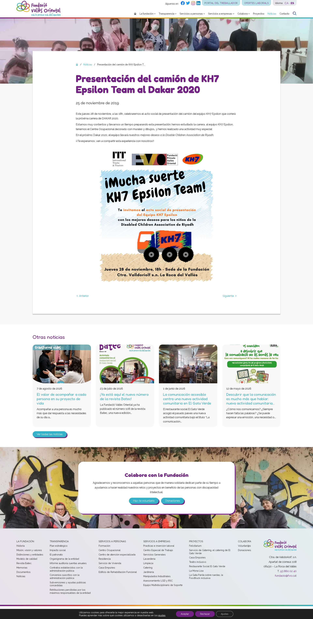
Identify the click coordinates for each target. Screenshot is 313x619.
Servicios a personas (112, 541)
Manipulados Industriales (157, 576)
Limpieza (148, 563)
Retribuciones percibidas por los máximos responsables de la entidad (70, 591)
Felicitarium (195, 545)
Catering (147, 567)
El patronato (56, 554)
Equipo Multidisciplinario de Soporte (163, 585)
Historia (20, 545)
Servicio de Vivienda (110, 563)
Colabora (244, 541)
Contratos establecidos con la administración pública (66, 569)
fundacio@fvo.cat (286, 575)
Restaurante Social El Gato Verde (207, 566)
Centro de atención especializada (117, 554)
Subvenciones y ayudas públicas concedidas (68, 584)
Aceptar (185, 614)
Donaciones (172, 500)
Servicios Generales (154, 554)
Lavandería (149, 558)
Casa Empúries (107, 567)
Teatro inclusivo (197, 561)
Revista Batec (23, 563)
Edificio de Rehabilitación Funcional (118, 572)
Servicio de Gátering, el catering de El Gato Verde (209, 552)
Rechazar (205, 614)
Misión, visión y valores (29, 550)
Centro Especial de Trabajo (158, 550)
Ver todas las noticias (50, 434)
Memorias (21, 567)
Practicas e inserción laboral (158, 545)
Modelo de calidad (26, 558)
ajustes (161, 615)
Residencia (105, 558)
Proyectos (196, 541)
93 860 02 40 (288, 571)
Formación (104, 545)
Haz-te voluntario (144, 500)
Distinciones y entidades (29, 554)
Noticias (20, 576)
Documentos (23, 572)
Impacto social (58, 550)
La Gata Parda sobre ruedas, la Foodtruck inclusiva (206, 576)
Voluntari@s (244, 545)
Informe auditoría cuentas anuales (68, 563)
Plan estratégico (58, 545)
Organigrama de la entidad (64, 558)
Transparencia (59, 541)
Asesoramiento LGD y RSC (158, 580)
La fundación (25, 541)
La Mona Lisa (196, 570)
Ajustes (224, 614)
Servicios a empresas (156, 541)
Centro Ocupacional (109, 550)
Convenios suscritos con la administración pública (64, 576)
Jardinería (148, 572)
